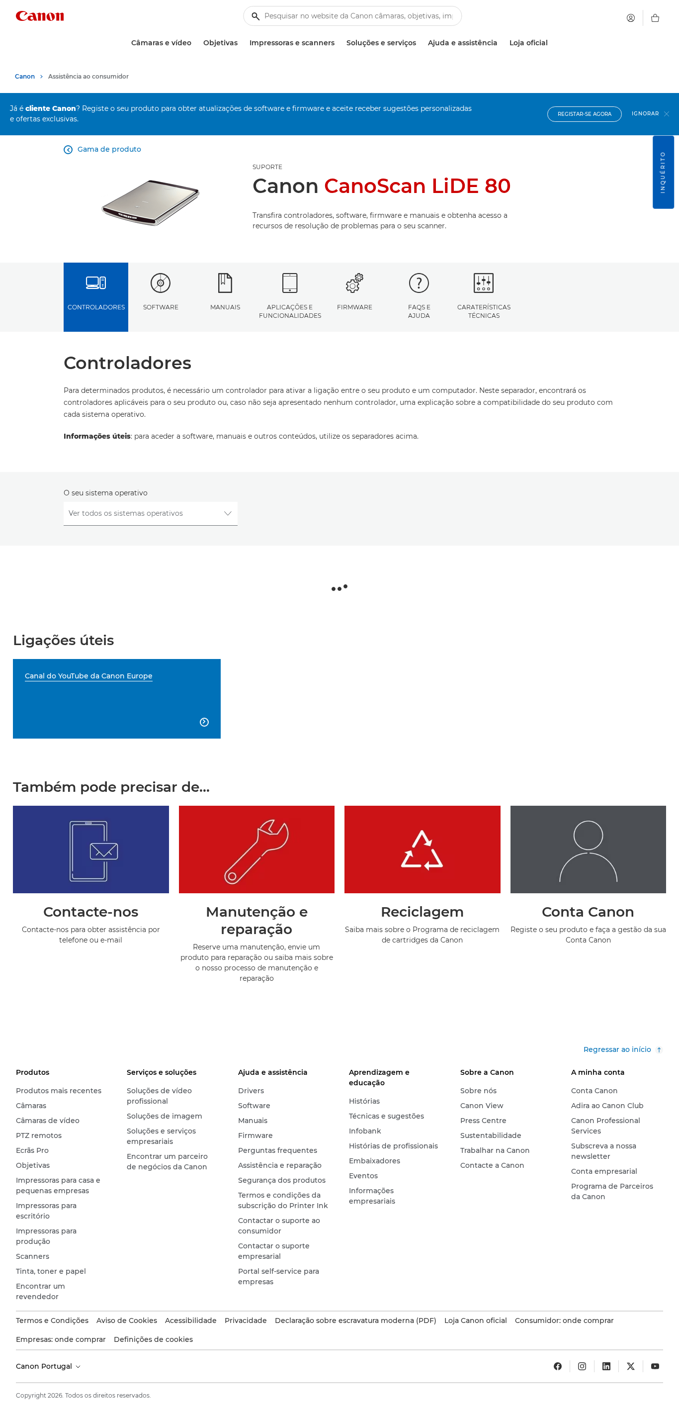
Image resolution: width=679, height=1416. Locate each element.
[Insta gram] (582, 1366)
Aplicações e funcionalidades (290, 311)
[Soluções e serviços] (420, 43)
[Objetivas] (242, 43)
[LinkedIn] (606, 1366)
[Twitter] (631, 1366)
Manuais (225, 307)
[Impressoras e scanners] (338, 43)
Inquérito (663, 172)
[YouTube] (655, 1366)
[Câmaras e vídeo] (195, 43)
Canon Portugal (45, 1366)
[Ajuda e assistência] (502, 43)
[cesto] (655, 18)
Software (160, 307)
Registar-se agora (584, 114)
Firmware (354, 307)
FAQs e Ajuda (419, 311)
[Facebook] (558, 1366)
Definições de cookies (153, 1339)
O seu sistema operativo (106, 492)
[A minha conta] (631, 18)
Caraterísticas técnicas (483, 311)
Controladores (96, 307)
